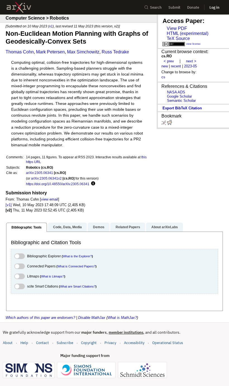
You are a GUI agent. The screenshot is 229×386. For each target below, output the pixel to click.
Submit (174, 7)
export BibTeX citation (182, 108)
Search (156, 7)
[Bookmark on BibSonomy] (164, 124)
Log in (214, 7)
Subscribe (65, 342)
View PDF (177, 28)
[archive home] (19, 7)
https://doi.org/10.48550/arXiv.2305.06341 (57, 184)
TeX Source (178, 38)
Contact (42, 342)
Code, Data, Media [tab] (67, 227)
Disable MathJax (91, 318)
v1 (51, 26)
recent (176, 66)
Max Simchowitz (83, 52)
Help (24, 342)
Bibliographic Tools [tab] (26, 227)
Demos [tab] (98, 227)
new (164, 66)
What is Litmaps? (52, 276)
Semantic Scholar (181, 100)
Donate (193, 7)
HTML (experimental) (187, 33)
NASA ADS (176, 92)
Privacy (110, 342)
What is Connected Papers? (77, 266)
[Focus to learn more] (92, 183)
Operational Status (167, 342)
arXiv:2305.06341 (39, 173)
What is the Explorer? (77, 256)
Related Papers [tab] (128, 227)
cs (163, 77)
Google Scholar (179, 96)
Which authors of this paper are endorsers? (40, 318)
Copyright (89, 342)
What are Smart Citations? (78, 286)
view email (49, 199)
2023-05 (190, 66)
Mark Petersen (50, 52)
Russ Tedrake (115, 52)
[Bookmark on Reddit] (169, 124)
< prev (169, 61)
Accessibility (134, 342)
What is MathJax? (122, 318)
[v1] (9, 205)
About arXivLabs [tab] (164, 227)
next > (191, 61)
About (8, 342)
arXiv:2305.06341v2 (46, 178)
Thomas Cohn (20, 52)
